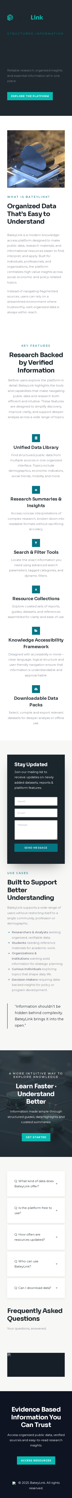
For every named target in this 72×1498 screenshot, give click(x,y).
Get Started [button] (36, 1137)
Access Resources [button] (36, 1460)
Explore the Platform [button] (30, 96)
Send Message (35, 847)
